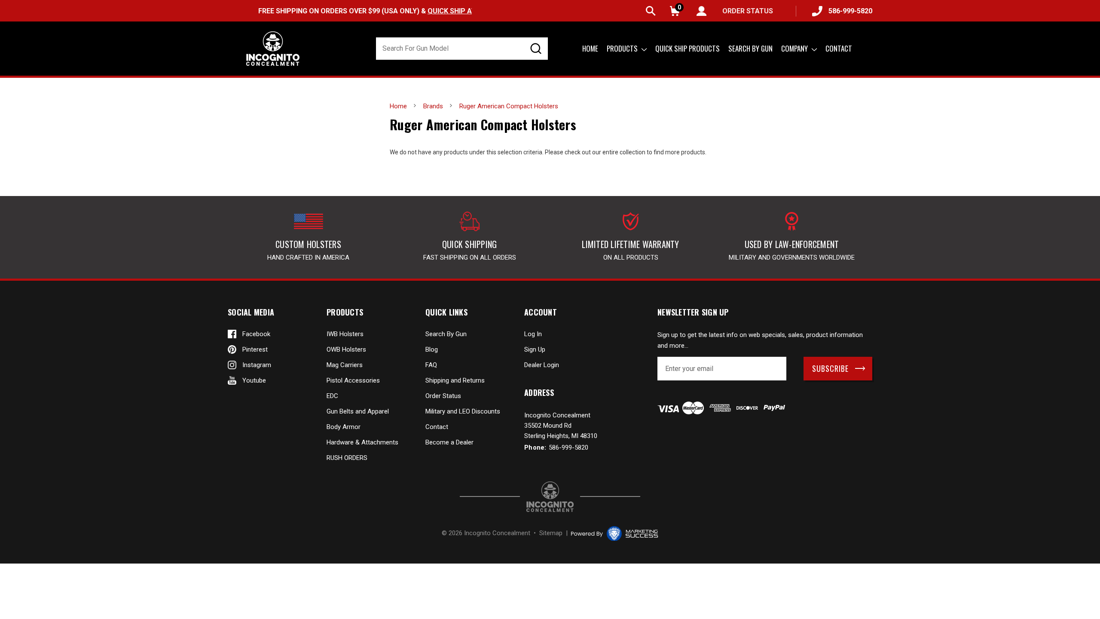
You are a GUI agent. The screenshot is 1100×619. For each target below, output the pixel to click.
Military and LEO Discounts (462, 411)
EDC (332, 396)
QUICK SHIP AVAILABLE (447, 11)
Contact (838, 48)
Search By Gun (446, 334)
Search (651, 11)
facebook (256, 334)
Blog (431, 349)
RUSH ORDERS (347, 458)
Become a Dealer (449, 442)
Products (623, 48)
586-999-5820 (850, 11)
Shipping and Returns (455, 380)
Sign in (701, 11)
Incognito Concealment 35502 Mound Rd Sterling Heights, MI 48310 (560, 425)
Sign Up (534, 349)
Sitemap (550, 533)
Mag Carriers (345, 365)
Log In (533, 334)
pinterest (255, 349)
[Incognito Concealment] (550, 496)
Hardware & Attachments (362, 442)
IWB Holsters (345, 334)
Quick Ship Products (687, 48)
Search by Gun (750, 48)
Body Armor (344, 427)
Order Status (443, 396)
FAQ (431, 365)
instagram (256, 365)
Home (590, 48)
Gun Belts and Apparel (358, 411)
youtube (254, 380)
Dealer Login (541, 365)
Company (795, 48)
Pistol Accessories (353, 380)
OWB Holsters (346, 349)
